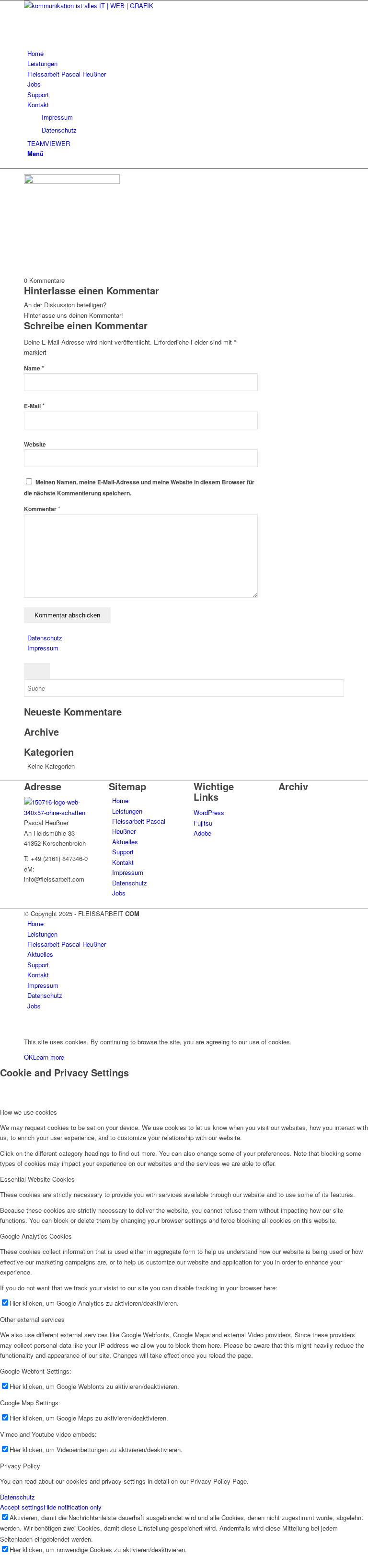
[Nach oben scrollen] (2, 1025)
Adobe (202, 833)
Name (34, 368)
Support (123, 851)
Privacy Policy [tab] (20, 1465)
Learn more (48, 1057)
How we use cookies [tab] (28, 1112)
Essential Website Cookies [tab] (37, 1179)
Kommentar (42, 509)
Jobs (119, 892)
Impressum (42, 647)
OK (28, 1057)
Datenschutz (44, 637)
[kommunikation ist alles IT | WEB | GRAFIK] (96, 5)
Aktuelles (125, 841)
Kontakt (123, 862)
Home (120, 800)
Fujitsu (203, 823)
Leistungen (127, 811)
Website (35, 444)
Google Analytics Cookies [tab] (36, 1236)
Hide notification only (73, 1506)
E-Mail (34, 406)
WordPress (209, 812)
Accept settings (22, 1506)
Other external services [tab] (32, 1319)
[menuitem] (185, 53)
